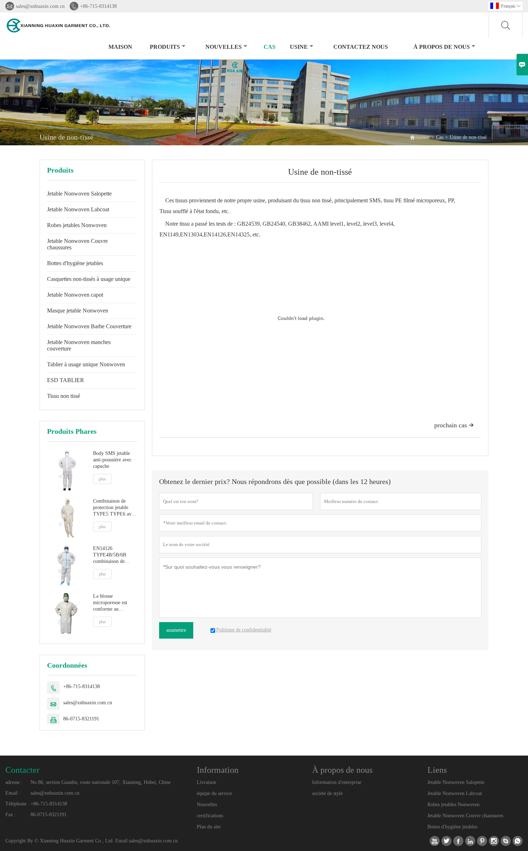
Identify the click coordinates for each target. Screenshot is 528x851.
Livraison (206, 782)
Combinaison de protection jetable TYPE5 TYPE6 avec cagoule (114, 507)
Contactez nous (360, 47)
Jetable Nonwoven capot (75, 295)
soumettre (176, 630)
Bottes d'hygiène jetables (75, 263)
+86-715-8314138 (98, 6)
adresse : (14, 782)
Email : (12, 793)
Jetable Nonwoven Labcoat (78, 209)
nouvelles (223, 47)
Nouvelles (207, 804)
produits (165, 47)
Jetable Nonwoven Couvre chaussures (77, 244)
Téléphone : (17, 804)
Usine (299, 47)
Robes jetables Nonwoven (77, 225)
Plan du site (209, 826)
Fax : (10, 814)
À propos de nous (441, 47)
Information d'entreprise (336, 782)
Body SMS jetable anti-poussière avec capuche (112, 460)
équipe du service (214, 793)
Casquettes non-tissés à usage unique (88, 279)
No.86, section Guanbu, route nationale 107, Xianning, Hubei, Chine (101, 782)
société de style (327, 793)
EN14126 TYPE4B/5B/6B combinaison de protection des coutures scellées (109, 555)
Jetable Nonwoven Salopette (79, 194)
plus (102, 478)
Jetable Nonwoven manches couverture (79, 345)
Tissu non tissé (63, 396)
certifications (210, 815)
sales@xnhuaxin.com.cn (40, 6)
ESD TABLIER (65, 380)
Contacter (22, 770)
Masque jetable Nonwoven (77, 310)
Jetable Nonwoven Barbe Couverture (89, 326)
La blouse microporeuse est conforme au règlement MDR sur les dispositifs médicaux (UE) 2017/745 (113, 602)
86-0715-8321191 (81, 718)
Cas (269, 47)
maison (120, 47)
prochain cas (454, 425)
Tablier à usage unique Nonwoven (86, 364)
